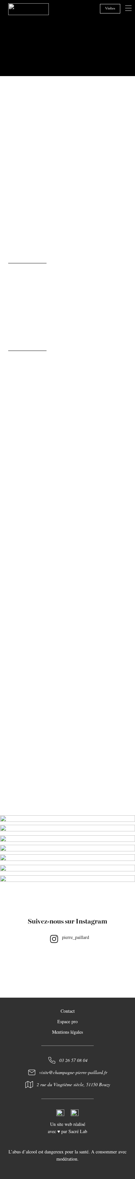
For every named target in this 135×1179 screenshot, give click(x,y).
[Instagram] (54, 939)
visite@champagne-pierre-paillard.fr (73, 1072)
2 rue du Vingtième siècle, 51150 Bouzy (73, 1084)
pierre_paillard (75, 937)
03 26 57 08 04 (73, 1060)
